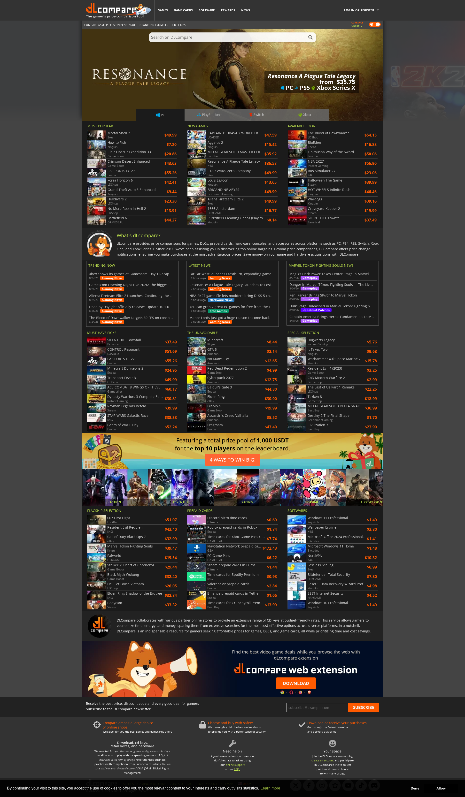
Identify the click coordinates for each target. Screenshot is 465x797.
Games (163, 10)
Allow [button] (441, 788)
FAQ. (237, 769)
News (245, 10)
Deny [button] (415, 788)
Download (296, 683)
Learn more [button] (270, 788)
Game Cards (183, 10)
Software (207, 10)
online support (235, 765)
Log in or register (359, 10)
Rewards (228, 10)
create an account (322, 760)
